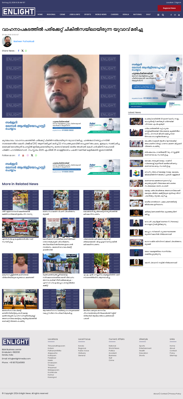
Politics (112, 350)
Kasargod (52, 377)
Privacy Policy (175, 393)
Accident (113, 353)
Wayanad (52, 367)
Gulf (148, 14)
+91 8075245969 (17, 362)
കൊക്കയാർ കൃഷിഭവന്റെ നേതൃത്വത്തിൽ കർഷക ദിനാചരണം (100, 212)
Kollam (51, 348)
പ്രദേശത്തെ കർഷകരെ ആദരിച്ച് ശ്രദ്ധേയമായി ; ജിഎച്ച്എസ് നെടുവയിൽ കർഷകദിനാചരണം (100, 242)
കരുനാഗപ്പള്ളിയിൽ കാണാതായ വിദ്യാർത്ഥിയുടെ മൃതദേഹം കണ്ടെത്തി (18, 276)
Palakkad (52, 358)
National (137, 14)
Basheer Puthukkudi (24, 41)
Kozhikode (52, 372)
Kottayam (52, 355)
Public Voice (83, 350)
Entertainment (145, 348)
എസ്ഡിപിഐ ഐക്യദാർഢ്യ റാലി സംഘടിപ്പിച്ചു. (17, 240)
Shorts (142, 355)
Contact (173, 350)
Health (41, 20)
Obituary (82, 353)
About (172, 348)
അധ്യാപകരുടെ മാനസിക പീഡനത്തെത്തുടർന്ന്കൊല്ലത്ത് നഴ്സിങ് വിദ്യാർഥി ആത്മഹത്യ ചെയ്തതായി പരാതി (99, 314)
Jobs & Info (74, 14)
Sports (87, 14)
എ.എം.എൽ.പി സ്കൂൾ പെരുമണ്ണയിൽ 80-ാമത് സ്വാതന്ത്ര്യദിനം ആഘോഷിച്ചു (101, 276)
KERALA (126, 14)
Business (112, 355)
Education (143, 353)
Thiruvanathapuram (56, 346)
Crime (62, 14)
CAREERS (114, 14)
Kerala (81, 346)
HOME (40, 14)
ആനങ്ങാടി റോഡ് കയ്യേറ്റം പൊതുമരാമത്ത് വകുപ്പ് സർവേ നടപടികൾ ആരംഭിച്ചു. (61, 311)
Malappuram (53, 370)
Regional (51, 14)
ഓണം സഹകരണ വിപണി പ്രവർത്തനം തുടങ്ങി (59, 212)
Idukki (50, 360)
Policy (172, 353)
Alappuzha (52, 353)
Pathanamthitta (54, 350)
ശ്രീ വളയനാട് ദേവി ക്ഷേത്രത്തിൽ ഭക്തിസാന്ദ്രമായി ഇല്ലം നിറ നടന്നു (17, 212)
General (81, 355)
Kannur (51, 375)
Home (172, 346)
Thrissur (51, 365)
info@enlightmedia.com (19, 358)
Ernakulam (52, 362)
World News (101, 14)
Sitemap (173, 355)
